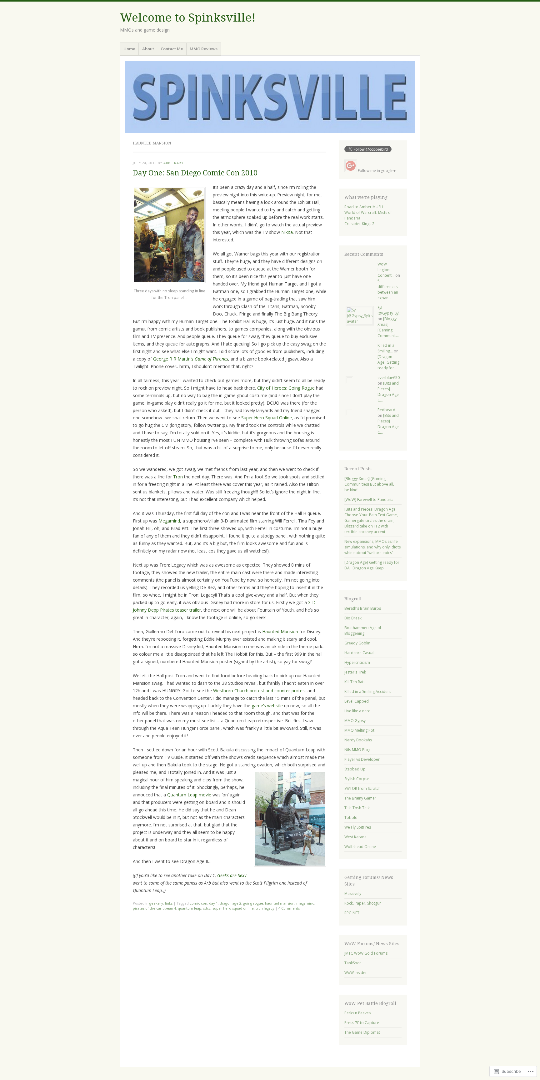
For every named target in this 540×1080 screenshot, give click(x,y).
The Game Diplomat (362, 1032)
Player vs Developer (362, 759)
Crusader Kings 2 (359, 223)
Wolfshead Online (360, 846)
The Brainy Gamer (360, 798)
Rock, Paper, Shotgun (363, 903)
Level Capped (356, 701)
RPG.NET (351, 913)
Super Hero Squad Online (266, 418)
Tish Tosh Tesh (357, 807)
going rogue (253, 903)
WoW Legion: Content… (386, 269)
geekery (156, 903)
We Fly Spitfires (357, 827)
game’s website (267, 706)
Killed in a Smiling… (386, 348)
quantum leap (189, 908)
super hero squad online (233, 908)
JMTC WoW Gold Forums (366, 953)
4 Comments (289, 908)
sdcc (207, 908)
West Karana (355, 837)
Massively (352, 893)
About (148, 49)
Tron (178, 477)
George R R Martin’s (190, 359)
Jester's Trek (355, 672)
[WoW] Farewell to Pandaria (368, 499)
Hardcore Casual (359, 652)
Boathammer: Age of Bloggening (362, 630)
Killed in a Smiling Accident (367, 691)
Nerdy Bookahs (358, 740)
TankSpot (352, 963)
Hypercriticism (357, 662)
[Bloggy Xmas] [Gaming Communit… (388, 327)
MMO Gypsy (355, 720)
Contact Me (172, 49)
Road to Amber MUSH (363, 206)
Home (129, 49)
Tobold (351, 817)
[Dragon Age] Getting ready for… (388, 362)
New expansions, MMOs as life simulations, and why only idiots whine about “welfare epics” (372, 547)
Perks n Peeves (357, 1013)
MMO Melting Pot (359, 730)
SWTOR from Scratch (362, 788)
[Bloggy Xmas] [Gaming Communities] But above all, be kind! (369, 484)
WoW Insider (355, 972)
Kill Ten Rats (354, 681)
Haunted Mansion (279, 631)
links (168, 903)
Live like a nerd (357, 711)
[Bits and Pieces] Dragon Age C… (388, 392)
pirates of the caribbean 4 (154, 908)
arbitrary (173, 162)
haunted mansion (279, 903)
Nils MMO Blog (357, 749)
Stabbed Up (355, 769)
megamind (305, 903)
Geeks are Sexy (231, 875)
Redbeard (386, 409)
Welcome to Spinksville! (188, 17)
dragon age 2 (230, 903)
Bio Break (353, 618)
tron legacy (265, 908)
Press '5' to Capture (361, 1022)
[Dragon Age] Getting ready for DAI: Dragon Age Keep (371, 565)
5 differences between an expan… (388, 289)
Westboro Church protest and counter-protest (259, 691)
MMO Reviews (204, 49)
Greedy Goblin (357, 643)
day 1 (213, 903)
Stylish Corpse (356, 778)
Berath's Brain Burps (362, 608)
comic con (198, 903)
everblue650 (389, 377)
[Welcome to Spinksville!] (270, 97)
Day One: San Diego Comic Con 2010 (195, 173)
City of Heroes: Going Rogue (286, 388)
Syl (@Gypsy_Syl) (389, 310)
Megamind (169, 521)
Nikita (287, 232)
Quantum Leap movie (189, 795)
